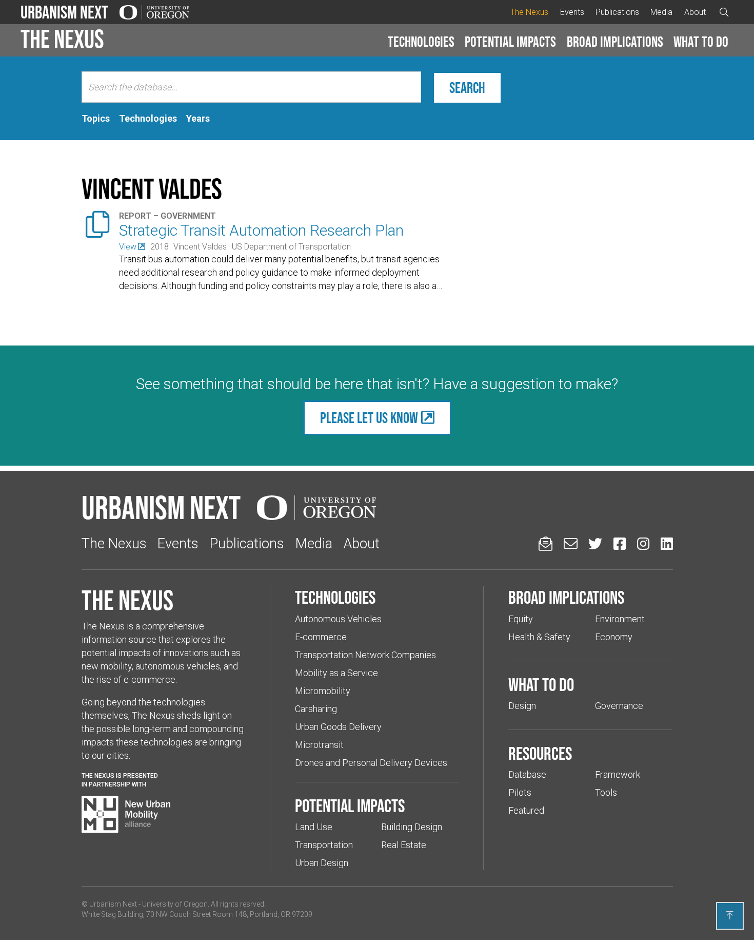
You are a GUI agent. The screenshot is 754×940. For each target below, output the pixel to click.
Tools (606, 792)
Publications (617, 12)
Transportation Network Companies (365, 654)
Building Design (411, 826)
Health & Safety (539, 636)
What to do (700, 41)
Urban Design (321, 862)
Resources (540, 753)
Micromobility (322, 690)
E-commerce (321, 636)
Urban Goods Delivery (338, 726)
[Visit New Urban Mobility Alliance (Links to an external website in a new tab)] (126, 814)
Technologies (421, 41)
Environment (620, 618)
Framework (617, 774)
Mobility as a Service (336, 672)
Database (527, 774)
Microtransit (319, 744)
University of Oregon (175, 904)
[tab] (96, 118)
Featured (526, 810)
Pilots (519, 792)
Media (661, 12)
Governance (619, 705)
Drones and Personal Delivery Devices (371, 762)
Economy (613, 636)
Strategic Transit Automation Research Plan (261, 230)
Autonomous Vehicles (338, 618)
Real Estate (403, 844)
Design (522, 705)
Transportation (324, 844)
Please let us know (369, 417)
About (695, 12)
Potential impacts (510, 41)
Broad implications (615, 41)
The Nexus (529, 12)
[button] (421, 42)
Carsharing (316, 708)
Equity (520, 618)
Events (572, 12)
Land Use (313, 826)
